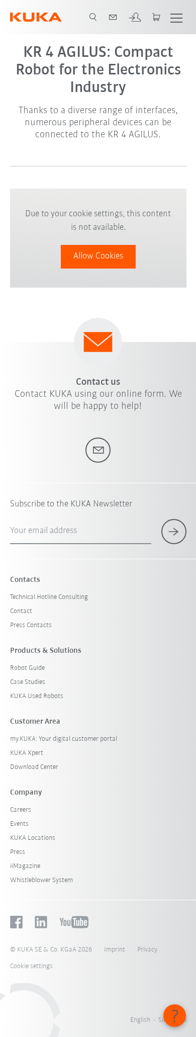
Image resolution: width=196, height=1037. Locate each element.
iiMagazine (25, 866)
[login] (134, 17)
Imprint (114, 950)
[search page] (93, 17)
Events (19, 824)
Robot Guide (27, 668)
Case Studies (27, 682)
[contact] (113, 17)
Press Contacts (31, 625)
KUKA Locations (32, 838)
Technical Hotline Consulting (49, 597)
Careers (20, 810)
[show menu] (176, 17)
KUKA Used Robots (36, 696)
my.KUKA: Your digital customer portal (63, 739)
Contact (21, 611)
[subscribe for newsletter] (173, 531)
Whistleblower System (41, 880)
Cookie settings (31, 966)
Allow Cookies (98, 256)
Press (17, 852)
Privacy (147, 950)
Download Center (34, 767)
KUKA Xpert (26, 753)
